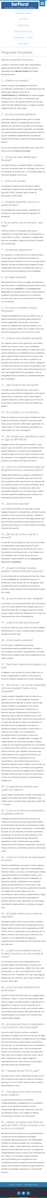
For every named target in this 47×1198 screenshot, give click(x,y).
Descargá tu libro (23, 37)
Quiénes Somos (23, 13)
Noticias (23, 19)
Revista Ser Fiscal (24, 31)
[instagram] (28, 1193)
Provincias (23, 25)
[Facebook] (19, 1193)
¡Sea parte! (23, 43)
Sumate (19, 1184)
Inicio (11, 1184)
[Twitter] (23, 1193)
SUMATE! (11, 699)
